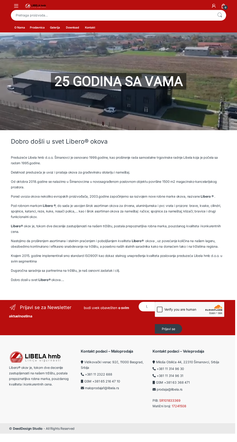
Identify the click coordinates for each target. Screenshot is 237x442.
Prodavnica (37, 27)
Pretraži (219, 15)
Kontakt (90, 27)
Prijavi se (168, 329)
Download (72, 27)
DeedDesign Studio (28, 428)
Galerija (55, 27)
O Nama (19, 27)
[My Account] (213, 6)
